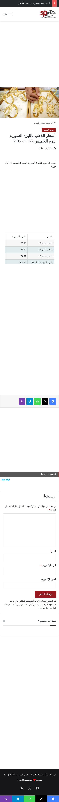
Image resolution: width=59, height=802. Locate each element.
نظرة (19, 780)
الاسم (53, 551)
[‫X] (45, 401)
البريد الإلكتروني (48, 565)
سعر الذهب (39, 123)
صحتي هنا (27, 780)
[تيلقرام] (29, 401)
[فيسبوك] (52, 401)
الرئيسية (50, 123)
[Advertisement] (29, 54)
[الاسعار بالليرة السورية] (48, 14)
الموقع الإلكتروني (48, 579)
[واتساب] (37, 401)
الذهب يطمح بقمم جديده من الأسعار (34, 3)
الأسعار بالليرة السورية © (25, 774)
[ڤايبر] (22, 401)
